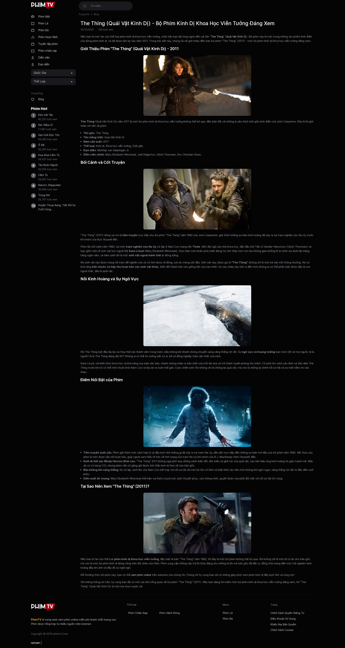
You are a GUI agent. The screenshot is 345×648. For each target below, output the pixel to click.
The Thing (217, 36)
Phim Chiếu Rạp (138, 613)
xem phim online (141, 575)
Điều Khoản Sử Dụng (283, 618)
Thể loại (39, 81)
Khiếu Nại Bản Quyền (283, 624)
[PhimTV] (43, 607)
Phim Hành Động (169, 613)
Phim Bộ (43, 30)
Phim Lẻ (43, 23)
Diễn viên (44, 57)
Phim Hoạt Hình (48, 37)
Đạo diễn (43, 64)
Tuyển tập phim (48, 44)
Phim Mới (44, 16)
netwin (35, 643)
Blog (41, 99)
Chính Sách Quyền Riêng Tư (287, 613)
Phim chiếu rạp (47, 50)
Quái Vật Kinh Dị (236, 36)
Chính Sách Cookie (281, 630)
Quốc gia (40, 73)
